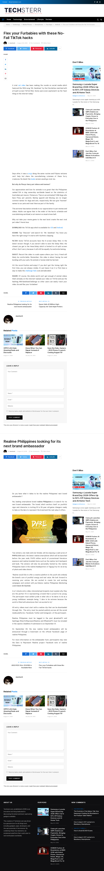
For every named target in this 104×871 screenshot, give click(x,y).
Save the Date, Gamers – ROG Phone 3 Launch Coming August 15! (57, 350)
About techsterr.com (15, 2)
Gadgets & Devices (79, 95)
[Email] (5, 78)
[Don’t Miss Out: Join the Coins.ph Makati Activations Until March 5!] (78, 154)
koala (33, 179)
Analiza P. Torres (79, 828)
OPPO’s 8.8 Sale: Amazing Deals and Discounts (11, 350)
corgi (30, 174)
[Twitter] (5, 64)
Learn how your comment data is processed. (43, 425)
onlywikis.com (78, 809)
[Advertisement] (64, 10)
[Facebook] (5, 60)
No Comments (35, 43)
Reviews (49, 19)
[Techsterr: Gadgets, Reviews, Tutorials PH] (23, 10)
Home (9, 19)
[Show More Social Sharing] (60, 48)
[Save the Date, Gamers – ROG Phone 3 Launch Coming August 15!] (57, 339)
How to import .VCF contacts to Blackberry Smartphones (84, 823)
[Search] (101, 19)
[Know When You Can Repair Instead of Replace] (35, 339)
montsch (12, 43)
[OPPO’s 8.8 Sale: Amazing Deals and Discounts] (13, 339)
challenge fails (30, 271)
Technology (17, 19)
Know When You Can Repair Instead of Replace (34, 350)
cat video (21, 85)
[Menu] (3, 19)
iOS (51, 228)
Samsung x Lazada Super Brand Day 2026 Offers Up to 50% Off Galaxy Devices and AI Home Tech (86, 88)
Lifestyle (40, 19)
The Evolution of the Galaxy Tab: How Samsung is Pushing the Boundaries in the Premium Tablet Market (86, 813)
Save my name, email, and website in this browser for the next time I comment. (34, 411)
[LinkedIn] (5, 69)
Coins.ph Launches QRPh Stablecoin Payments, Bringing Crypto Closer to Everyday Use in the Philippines (93, 115)
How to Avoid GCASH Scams (83, 831)
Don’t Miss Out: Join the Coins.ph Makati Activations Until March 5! (93, 154)
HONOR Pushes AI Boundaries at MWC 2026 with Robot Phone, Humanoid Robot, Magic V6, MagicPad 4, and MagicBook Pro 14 (92, 135)
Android (60, 228)
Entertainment (29, 19)
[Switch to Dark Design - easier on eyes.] (98, 19)
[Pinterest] (5, 74)
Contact (5, 2)
